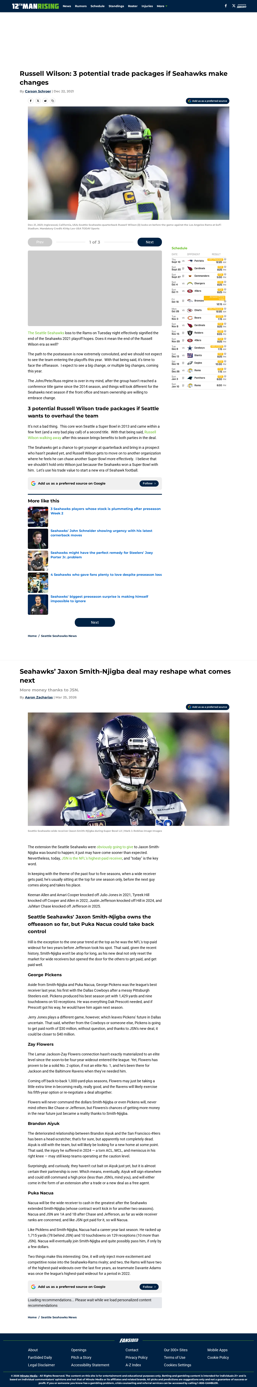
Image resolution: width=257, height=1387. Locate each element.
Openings (78, 1350)
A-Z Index (133, 1365)
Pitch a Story (81, 1357)
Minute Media (28, 1375)
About (33, 1350)
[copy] (52, 101)
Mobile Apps (217, 1350)
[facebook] (226, 5)
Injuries (147, 6)
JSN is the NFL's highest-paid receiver (92, 858)
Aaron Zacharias (39, 697)
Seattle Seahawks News (59, 636)
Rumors (81, 6)
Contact (132, 1350)
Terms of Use (174, 1357)
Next (150, 242)
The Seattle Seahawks (46, 333)
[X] (233, 5)
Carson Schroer (38, 91)
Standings (116, 6)
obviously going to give (115, 847)
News (67, 6)
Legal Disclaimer (41, 1365)
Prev (40, 242)
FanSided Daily (40, 1357)
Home (32, 636)
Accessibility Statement (90, 1365)
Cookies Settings (177, 1365)
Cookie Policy (218, 1357)
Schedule (98, 6)
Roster (133, 6)
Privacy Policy (137, 1357)
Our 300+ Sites (176, 1350)
